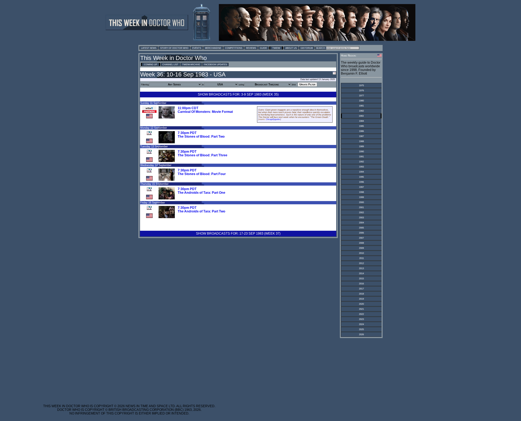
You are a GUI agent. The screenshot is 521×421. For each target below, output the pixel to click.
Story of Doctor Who (174, 48)
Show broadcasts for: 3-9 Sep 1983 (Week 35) (238, 94)
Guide (263, 48)
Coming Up (150, 64)
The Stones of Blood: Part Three (202, 155)
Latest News (148, 48)
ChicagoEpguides (273, 119)
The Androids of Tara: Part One (201, 192)
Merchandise (213, 48)
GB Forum (307, 48)
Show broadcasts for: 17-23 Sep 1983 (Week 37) (238, 233)
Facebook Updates (215, 64)
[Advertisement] (129, 368)
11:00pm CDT (188, 108)
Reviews (251, 48)
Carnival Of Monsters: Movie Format (205, 111)
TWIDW (276, 48)
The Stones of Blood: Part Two (201, 136)
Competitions (233, 48)
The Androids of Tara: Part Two (201, 211)
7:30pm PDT (187, 133)
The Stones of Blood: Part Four (202, 174)
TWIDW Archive (191, 64)
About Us (291, 48)
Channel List (170, 64)
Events (196, 48)
